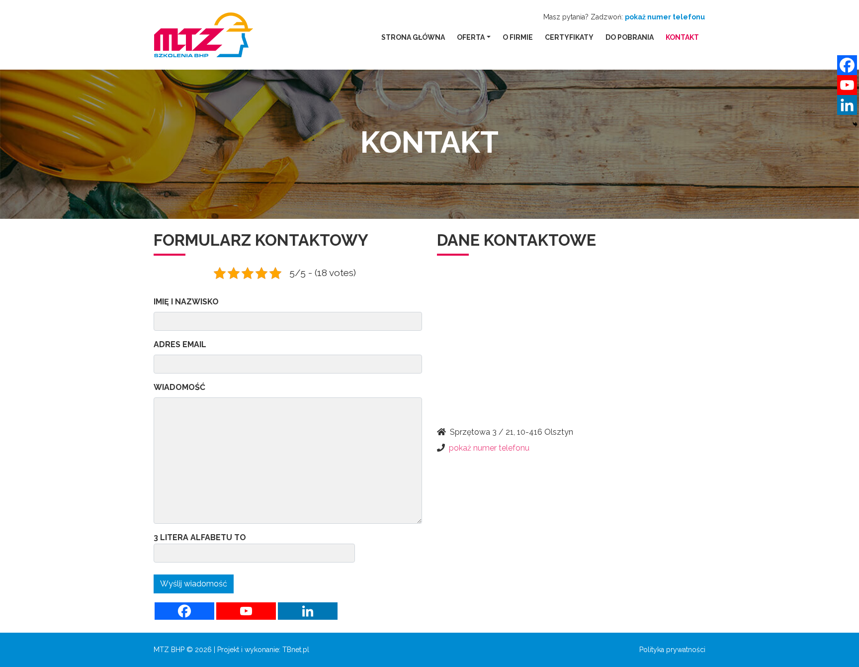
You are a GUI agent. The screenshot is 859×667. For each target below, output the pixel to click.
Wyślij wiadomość (193, 583)
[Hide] (855, 124)
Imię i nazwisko (186, 301)
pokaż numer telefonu (665, 17)
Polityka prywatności (672, 650)
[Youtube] (246, 611)
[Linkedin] (308, 611)
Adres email (180, 344)
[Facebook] (184, 611)
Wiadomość (179, 387)
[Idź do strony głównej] (203, 35)
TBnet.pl (295, 650)
